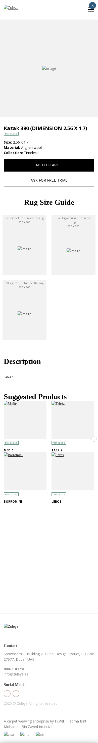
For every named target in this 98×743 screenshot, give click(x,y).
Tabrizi (58, 450)
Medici (9, 450)
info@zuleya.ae (16, 674)
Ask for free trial (49, 180)
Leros (56, 501)
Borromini (13, 501)
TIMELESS (11, 133)
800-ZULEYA (14, 668)
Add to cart (47, 165)
